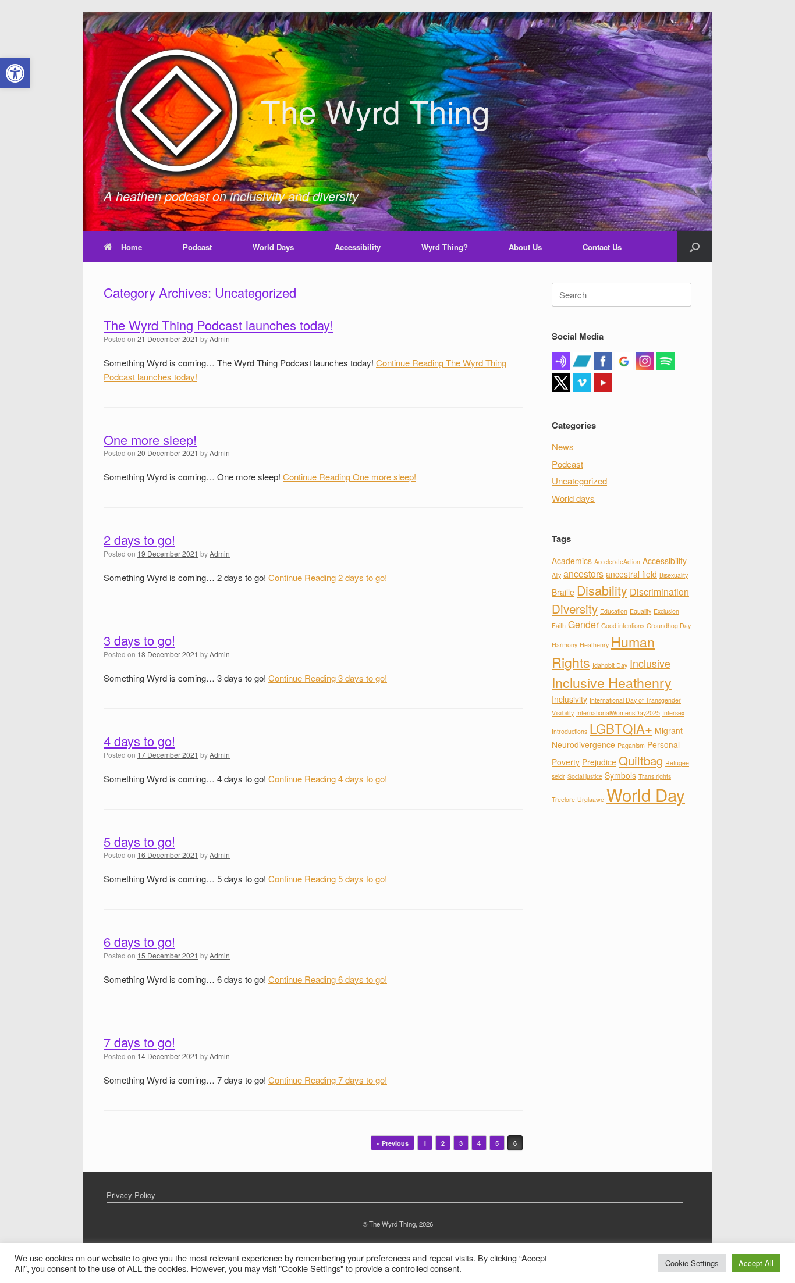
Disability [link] (602, 590)
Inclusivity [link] (569, 699)
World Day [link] (645, 794)
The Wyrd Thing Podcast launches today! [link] (218, 325)
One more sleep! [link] (150, 439)
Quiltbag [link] (641, 760)
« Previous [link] (393, 1143)
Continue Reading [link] (349, 477)
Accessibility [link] (358, 246)
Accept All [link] (756, 1262)
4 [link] (479, 1143)
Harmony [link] (564, 644)
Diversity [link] (575, 608)
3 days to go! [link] (139, 640)
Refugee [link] (677, 762)
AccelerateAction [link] (617, 561)
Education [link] (613, 611)
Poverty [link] (566, 762)
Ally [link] (556, 575)
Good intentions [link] (622, 625)
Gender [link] (583, 624)
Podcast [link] (197, 246)
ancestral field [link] (631, 574)
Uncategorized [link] (579, 481)
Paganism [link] (631, 745)
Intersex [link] (673, 712)
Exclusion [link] (666, 611)
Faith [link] (559, 625)
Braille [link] (563, 592)
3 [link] (461, 1143)
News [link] (563, 446)
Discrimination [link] (659, 591)
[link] (15, 73)
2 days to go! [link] (139, 539)
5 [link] (497, 1143)
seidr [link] (558, 776)
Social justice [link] (584, 776)
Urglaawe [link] (590, 799)
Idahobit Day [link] (609, 665)
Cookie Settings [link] (692, 1262)
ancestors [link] (583, 573)
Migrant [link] (669, 730)
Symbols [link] (620, 775)
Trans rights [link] (654, 776)
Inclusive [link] (650, 663)
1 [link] (425, 1143)
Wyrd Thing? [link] (444, 246)
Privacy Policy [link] (131, 1194)
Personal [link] (663, 744)
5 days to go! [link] (139, 841)
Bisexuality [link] (673, 575)
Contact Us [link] (602, 246)
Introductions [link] (569, 731)
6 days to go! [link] (139, 941)
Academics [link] (572, 560)
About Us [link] (525, 246)
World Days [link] (273, 246)
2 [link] (443, 1143)
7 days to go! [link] (139, 1042)
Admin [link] (220, 339)
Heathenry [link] (594, 644)
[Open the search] (694, 246)
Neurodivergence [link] (583, 744)
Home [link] (131, 246)
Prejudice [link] (599, 762)
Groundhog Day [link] (669, 625)
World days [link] (573, 498)
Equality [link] (640, 611)
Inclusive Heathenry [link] (612, 682)
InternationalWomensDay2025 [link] (618, 712)
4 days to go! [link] (139, 741)
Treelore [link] (563, 799)
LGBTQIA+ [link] (621, 728)
